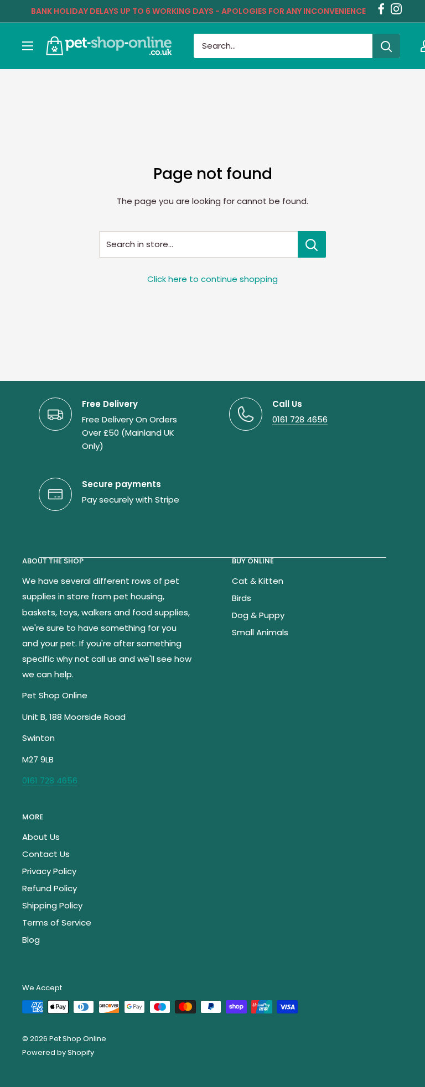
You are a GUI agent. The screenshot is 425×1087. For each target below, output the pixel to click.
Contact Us (46, 854)
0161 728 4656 (300, 419)
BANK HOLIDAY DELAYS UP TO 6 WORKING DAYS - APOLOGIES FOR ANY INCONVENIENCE (198, 11)
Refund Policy (49, 888)
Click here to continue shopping (212, 279)
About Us (41, 837)
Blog (31, 939)
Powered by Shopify (58, 1052)
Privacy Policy (49, 871)
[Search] (386, 46)
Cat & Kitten (257, 581)
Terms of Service (56, 922)
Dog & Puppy (258, 615)
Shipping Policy (52, 905)
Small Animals (260, 632)
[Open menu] (27, 45)
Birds (241, 598)
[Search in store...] (312, 244)
